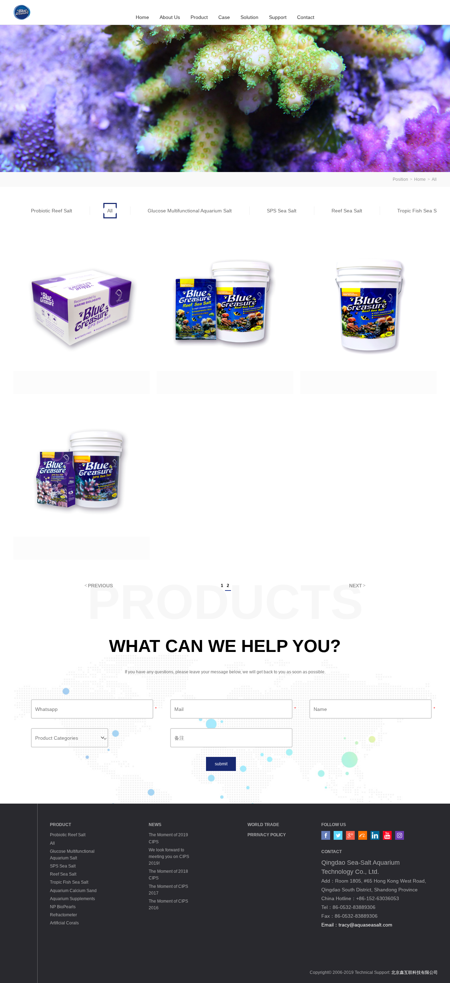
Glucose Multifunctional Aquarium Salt (190, 210)
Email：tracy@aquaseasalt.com (356, 925)
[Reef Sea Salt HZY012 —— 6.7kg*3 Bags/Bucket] (225, 314)
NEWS (155, 824)
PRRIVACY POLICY (267, 834)
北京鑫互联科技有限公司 (414, 972)
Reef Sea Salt (347, 210)
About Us (170, 17)
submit (221, 763)
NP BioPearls (63, 906)
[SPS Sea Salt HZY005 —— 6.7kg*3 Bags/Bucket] (81, 480)
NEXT (355, 585)
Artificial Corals (64, 923)
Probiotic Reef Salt (51, 210)
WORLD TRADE (263, 824)
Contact (305, 17)
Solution (249, 17)
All (434, 179)
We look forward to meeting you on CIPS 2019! (169, 856)
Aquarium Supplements (72, 898)
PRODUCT (60, 824)
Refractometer (63, 914)
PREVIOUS (100, 585)
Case (224, 17)
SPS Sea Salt (281, 210)
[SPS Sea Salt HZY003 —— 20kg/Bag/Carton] (81, 314)
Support (278, 17)
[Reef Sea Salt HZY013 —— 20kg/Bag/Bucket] (368, 314)
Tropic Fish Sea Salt (69, 882)
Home (142, 17)
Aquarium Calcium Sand (73, 890)
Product (199, 17)
